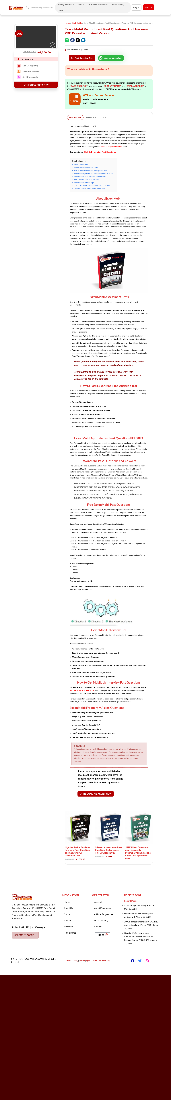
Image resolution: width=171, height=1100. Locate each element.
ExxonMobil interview (103, 635)
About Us (68, 907)
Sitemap (98, 926)
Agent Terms (91, 960)
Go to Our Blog (101, 920)
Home (67, 23)
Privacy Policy (72, 960)
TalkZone (68, 926)
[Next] (26, 50)
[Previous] (18, 50)
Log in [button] (136, 7)
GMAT (62, 10)
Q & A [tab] (103, 117)
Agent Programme (102, 907)
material (73, 394)
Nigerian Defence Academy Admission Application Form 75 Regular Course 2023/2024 (138, 936)
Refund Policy (104, 960)
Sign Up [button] (148, 7)
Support (67, 920)
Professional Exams (98, 4)
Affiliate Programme (103, 914)
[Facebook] (132, 960)
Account (98, 901)
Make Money (118, 4)
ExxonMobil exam (105, 391)
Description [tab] (75, 117)
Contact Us (69, 914)
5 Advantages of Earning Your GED (140, 904)
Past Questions (65, 4)
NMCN (81, 4)
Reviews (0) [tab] (91, 117)
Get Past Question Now (36, 92)
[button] (52, 52)
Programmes (70, 932)
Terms (82, 960)
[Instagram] (147, 960)
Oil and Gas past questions (111, 146)
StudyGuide (77, 23)
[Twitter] (140, 960)
